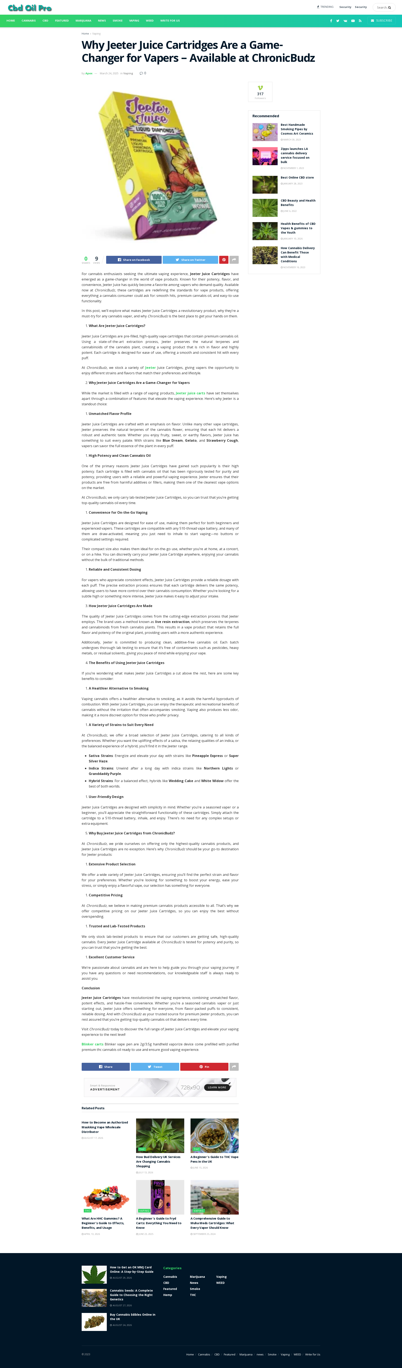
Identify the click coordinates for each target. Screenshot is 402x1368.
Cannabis (29, 21)
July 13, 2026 (145, 1172)
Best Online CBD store (297, 177)
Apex (89, 73)
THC (142, 1149)
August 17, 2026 (93, 1137)
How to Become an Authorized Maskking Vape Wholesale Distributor (105, 1127)
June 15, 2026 (200, 1167)
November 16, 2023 (294, 267)
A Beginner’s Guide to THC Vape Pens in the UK (214, 1160)
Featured (62, 21)
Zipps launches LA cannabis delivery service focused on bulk (295, 156)
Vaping (134, 21)
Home (10, 21)
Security (345, 7)
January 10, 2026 (293, 238)
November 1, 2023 (293, 168)
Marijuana (83, 21)
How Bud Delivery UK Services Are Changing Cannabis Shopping (158, 1162)
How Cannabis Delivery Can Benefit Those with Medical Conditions (298, 255)
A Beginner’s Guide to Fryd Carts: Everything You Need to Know (159, 1223)
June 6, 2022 (290, 210)
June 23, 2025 (145, 1233)
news (102, 21)
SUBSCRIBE (383, 20)
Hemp (167, 1295)
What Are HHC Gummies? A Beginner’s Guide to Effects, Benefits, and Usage (103, 1223)
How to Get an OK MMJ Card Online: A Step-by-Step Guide (131, 1270)
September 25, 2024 (203, 1233)
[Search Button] (391, 7)
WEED (150, 21)
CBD (45, 21)
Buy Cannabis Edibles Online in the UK (132, 1317)
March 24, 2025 (109, 73)
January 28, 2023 (293, 183)
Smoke (117, 21)
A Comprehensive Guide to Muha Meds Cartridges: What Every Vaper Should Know (212, 1223)
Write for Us (170, 21)
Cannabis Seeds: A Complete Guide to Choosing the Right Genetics (131, 1295)
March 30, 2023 (292, 139)
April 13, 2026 (92, 1233)
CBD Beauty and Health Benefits (298, 203)
